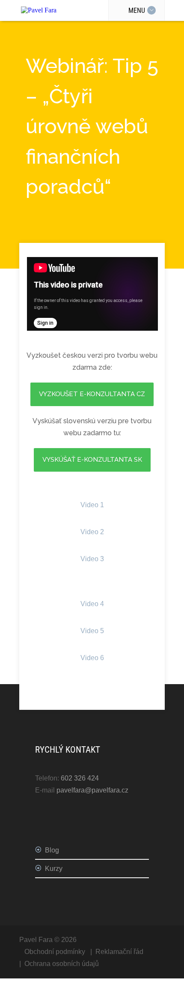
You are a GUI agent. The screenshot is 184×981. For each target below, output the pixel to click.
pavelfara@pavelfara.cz (92, 790)
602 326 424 (80, 778)
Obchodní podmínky (54, 951)
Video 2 (92, 531)
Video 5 (92, 630)
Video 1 (92, 504)
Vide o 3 (92, 558)
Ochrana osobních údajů (61, 963)
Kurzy (53, 868)
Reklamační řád (119, 951)
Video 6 (92, 657)
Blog (52, 850)
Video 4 (92, 603)
